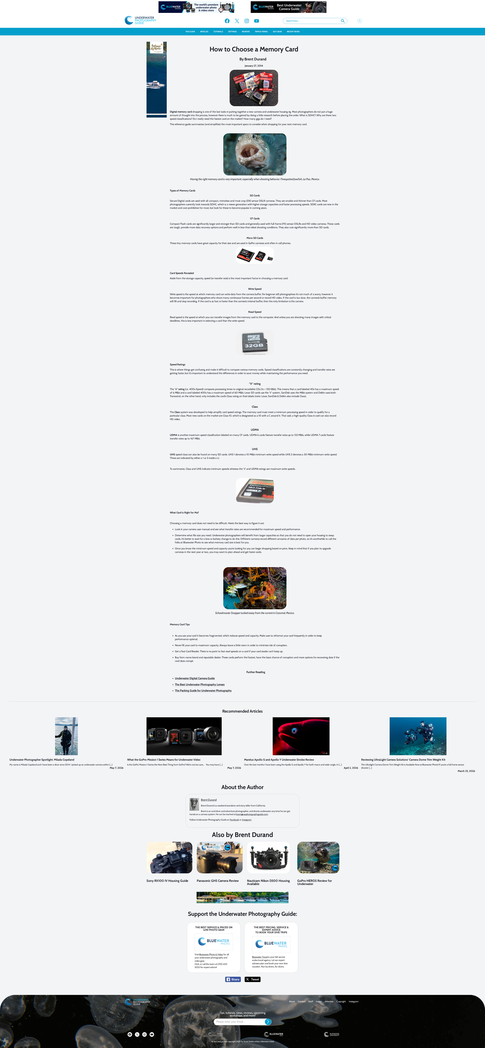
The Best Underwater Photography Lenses (200, 684)
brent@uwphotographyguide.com (252, 814)
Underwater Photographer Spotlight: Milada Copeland (41, 759)
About (292, 1001)
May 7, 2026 (116, 767)
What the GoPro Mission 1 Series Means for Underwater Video (163, 759)
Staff (310, 1001)
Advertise (329, 1001)
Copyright (341, 1001)
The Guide (190, 31)
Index (319, 1001)
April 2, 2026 (351, 767)
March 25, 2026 (466, 771)
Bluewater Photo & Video (211, 954)
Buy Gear (277, 31)
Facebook (234, 819)
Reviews (246, 31)
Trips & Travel (261, 31)
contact (301, 1001)
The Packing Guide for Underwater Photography (203, 690)
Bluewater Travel (260, 957)
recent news (293, 31)
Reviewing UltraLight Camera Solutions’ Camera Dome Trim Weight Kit (403, 759)
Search (342, 21)
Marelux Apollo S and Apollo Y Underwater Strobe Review (279, 759)
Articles (204, 31)
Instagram (246, 819)
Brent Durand (255, 59)
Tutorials (218, 31)
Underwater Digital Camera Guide (195, 678)
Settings (232, 31)
